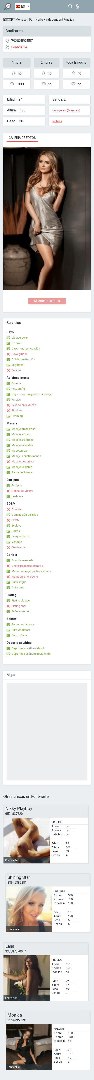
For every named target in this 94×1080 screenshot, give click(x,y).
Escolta (16, 383)
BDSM (15, 520)
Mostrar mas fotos (47, 301)
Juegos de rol (20, 536)
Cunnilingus (19, 582)
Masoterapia (20, 450)
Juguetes (17, 364)
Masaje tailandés (22, 445)
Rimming (17, 415)
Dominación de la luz (25, 514)
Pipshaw (17, 410)
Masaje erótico (21, 434)
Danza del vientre (22, 490)
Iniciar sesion (78, 5)
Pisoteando (19, 547)
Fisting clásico (21, 600)
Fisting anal (19, 606)
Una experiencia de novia (27, 565)
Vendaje (17, 541)
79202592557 (22, 41)
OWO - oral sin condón (26, 348)
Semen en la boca (23, 624)
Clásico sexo (20, 337)
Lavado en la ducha (24, 405)
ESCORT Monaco (15, 19)
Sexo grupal (19, 354)
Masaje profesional (24, 429)
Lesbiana (17, 496)
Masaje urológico (23, 439)
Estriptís (17, 485)
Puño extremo (20, 611)
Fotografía (18, 388)
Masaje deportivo (23, 461)
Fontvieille (36, 19)
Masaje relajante (22, 467)
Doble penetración (23, 359)
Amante (16, 509)
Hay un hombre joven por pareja (32, 394)
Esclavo (16, 525)
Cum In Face (19, 635)
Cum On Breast (21, 629)
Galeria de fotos (22, 137)
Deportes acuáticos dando (28, 648)
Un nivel (16, 343)
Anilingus (17, 587)
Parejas (16, 399)
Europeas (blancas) (66, 110)
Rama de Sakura (22, 472)
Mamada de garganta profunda (31, 571)
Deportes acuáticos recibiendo (31, 653)
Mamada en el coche (25, 576)
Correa (16, 531)
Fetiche (16, 370)
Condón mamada (22, 560)
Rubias (57, 121)
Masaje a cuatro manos (26, 456)
